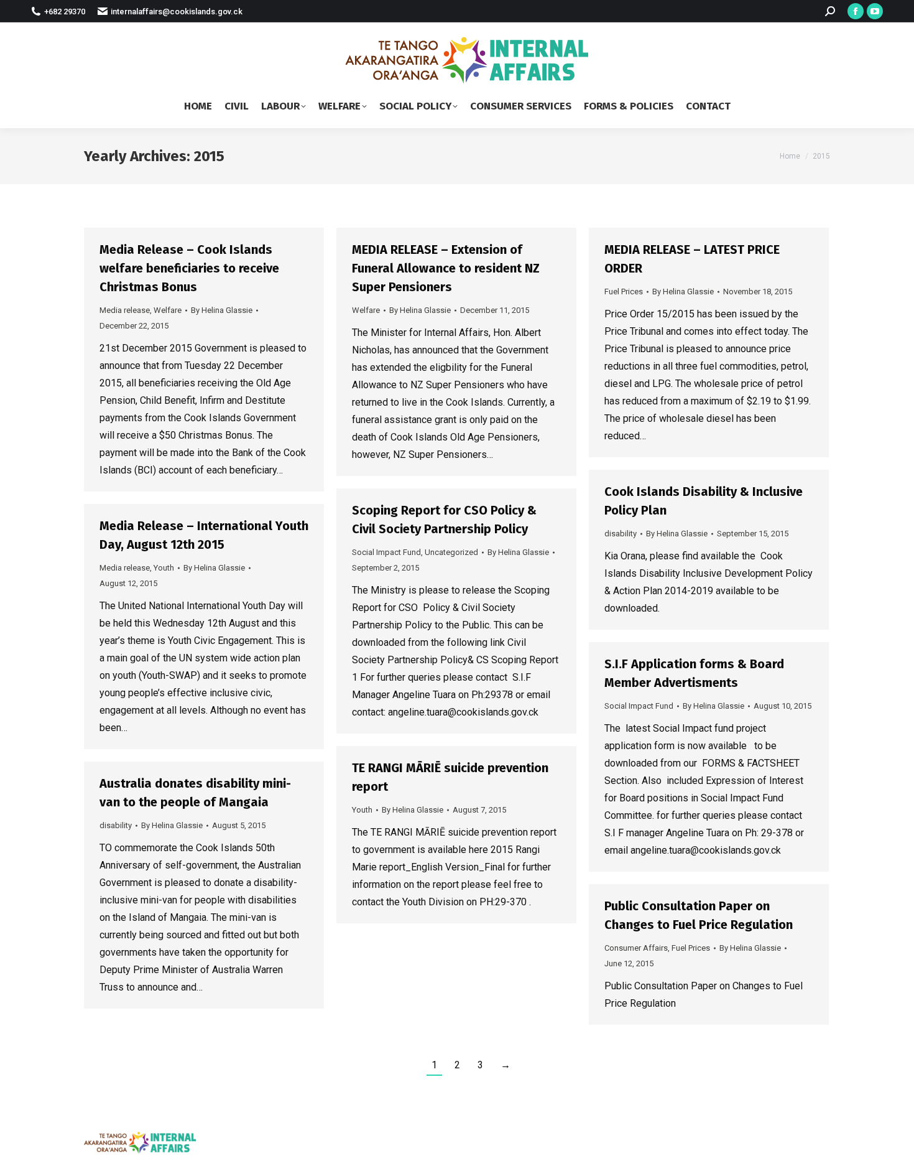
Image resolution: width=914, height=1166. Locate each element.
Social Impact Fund (386, 552)
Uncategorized (451, 552)
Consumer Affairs (636, 948)
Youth (164, 567)
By (221, 310)
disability (620, 533)
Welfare (168, 310)
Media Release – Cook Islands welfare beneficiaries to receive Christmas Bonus (189, 268)
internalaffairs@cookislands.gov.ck (176, 11)
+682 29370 (64, 11)
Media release (124, 310)
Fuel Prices (623, 291)
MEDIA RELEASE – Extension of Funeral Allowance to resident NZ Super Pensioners (446, 268)
